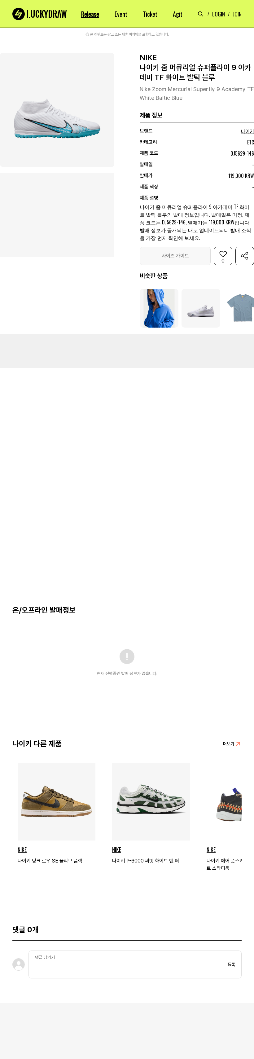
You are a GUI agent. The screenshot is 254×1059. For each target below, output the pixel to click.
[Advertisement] (127, 351)
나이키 (247, 132)
